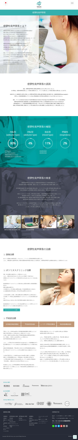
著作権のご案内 (71, 436)
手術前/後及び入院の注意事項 (33, 421)
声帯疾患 (11, 418)
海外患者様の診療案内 (33, 423)
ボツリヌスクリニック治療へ (11, 309)
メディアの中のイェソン (43, 421)
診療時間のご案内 (6, 424)
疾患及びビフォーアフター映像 (14, 426)
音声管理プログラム (23, 420)
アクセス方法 (5, 431)
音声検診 (20, 418)
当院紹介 (5, 418)
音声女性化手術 (12, 421)
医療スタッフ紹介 (6, 421)
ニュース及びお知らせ (6, 429)
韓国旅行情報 (31, 424)
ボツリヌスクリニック (13, 423)
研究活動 (5, 426)
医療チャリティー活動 (43, 419)
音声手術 (11, 420)
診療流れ (31, 418)
